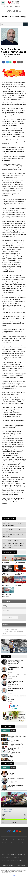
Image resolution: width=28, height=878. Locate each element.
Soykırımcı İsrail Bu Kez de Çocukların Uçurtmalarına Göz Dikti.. (17, 751)
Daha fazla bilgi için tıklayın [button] (6, 872)
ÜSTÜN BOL (11, 699)
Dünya (8, 842)
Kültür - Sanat (21, 839)
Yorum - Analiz (18, 842)
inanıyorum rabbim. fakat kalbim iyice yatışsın (16, 661)
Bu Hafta (5, 730)
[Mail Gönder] (14, 62)
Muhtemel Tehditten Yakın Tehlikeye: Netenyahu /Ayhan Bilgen (17, 739)
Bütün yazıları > (6, 521)
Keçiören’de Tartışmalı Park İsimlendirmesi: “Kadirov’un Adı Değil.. (17, 735)
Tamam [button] (14, 875)
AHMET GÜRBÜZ (12, 676)
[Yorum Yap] (21, 62)
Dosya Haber (10, 845)
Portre (3, 848)
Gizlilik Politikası (5, 860)
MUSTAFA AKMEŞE (13, 663)
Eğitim (12, 842)
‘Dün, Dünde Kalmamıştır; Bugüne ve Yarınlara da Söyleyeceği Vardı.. (16, 743)
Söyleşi (23, 842)
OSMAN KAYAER (12, 692)
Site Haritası (19, 860)
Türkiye (3, 839)
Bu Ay (13, 730)
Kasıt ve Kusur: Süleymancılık (17, 675)
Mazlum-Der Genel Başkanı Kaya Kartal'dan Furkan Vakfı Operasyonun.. (15, 748)
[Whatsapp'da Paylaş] (10, 62)
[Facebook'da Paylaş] (3, 62)
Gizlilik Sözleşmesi (6, 857)
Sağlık (22, 845)
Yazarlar (7, 848)
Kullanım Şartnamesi (15, 857)
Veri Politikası (13, 860)
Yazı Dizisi (4, 845)
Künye (8, 854)
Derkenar (8, 839)
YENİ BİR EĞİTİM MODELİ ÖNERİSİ (15, 785)
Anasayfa (4, 854)
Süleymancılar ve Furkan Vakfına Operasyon (15, 682)
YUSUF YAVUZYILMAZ (12, 55)
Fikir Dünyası (6, 656)
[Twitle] (7, 62)
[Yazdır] (18, 62)
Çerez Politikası (14, 854)
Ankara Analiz (16, 845)
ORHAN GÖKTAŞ (12, 671)
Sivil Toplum (14, 839)
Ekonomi (4, 842)
